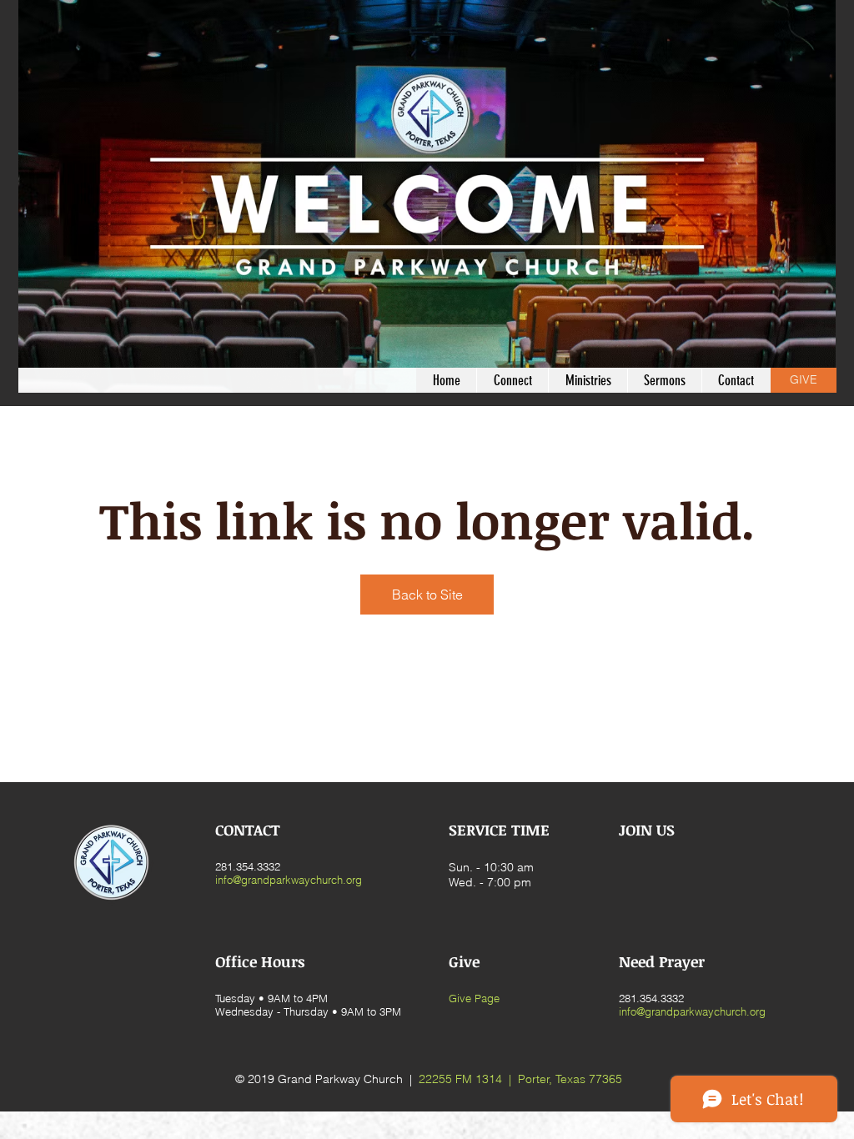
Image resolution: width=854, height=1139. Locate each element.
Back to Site (427, 594)
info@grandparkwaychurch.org (288, 879)
